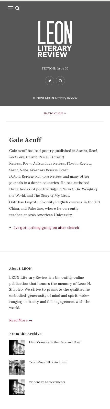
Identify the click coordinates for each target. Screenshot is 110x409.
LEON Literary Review (61, 98)
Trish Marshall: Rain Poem (48, 362)
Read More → (20, 320)
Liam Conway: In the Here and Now (54, 342)
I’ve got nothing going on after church (46, 227)
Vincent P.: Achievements (47, 382)
